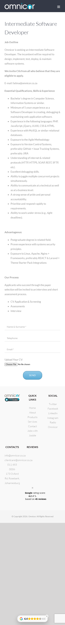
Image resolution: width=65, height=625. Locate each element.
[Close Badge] (46, 616)
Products (32, 417)
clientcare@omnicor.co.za (18, 460)
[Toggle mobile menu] (58, 6)
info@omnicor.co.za (15, 455)
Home (32, 407)
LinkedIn (52, 413)
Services (32, 421)
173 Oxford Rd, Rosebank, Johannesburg (12, 478)
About (32, 412)
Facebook (53, 408)
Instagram (52, 417)
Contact (32, 426)
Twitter (53, 404)
